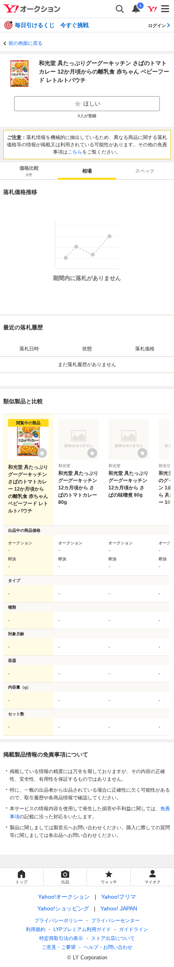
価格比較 (29, 171)
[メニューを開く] (165, 9)
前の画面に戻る (25, 43)
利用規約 (35, 929)
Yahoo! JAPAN (118, 908)
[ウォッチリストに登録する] (42, 453)
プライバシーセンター (115, 920)
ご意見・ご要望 (59, 947)
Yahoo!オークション (64, 896)
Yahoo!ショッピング (63, 908)
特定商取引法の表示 (61, 938)
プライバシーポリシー (58, 920)
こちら (75, 152)
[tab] (29, 170)
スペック (145, 171)
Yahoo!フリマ (118, 896)
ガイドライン (133, 929)
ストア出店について (113, 938)
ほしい (91, 103)
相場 (87, 171)
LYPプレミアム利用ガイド (82, 929)
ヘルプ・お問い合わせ (108, 947)
